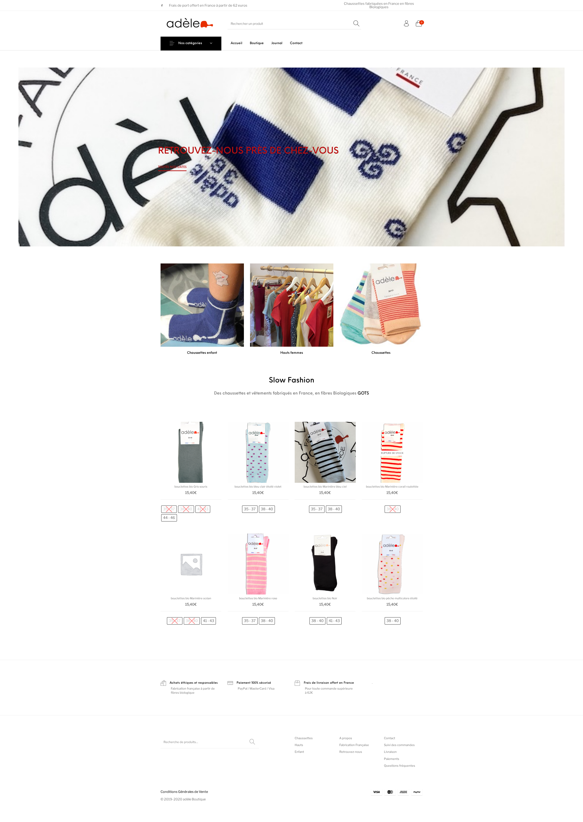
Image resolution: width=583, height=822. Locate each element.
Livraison (390, 752)
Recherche (252, 742)
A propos (345, 738)
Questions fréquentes (399, 765)
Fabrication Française (354, 745)
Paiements (391, 759)
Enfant (299, 752)
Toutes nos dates (172, 167)
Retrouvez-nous (350, 752)
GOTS (363, 394)
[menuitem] (236, 44)
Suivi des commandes (399, 745)
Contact (389, 738)
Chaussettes (304, 738)
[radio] (168, 509)
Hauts (299, 745)
